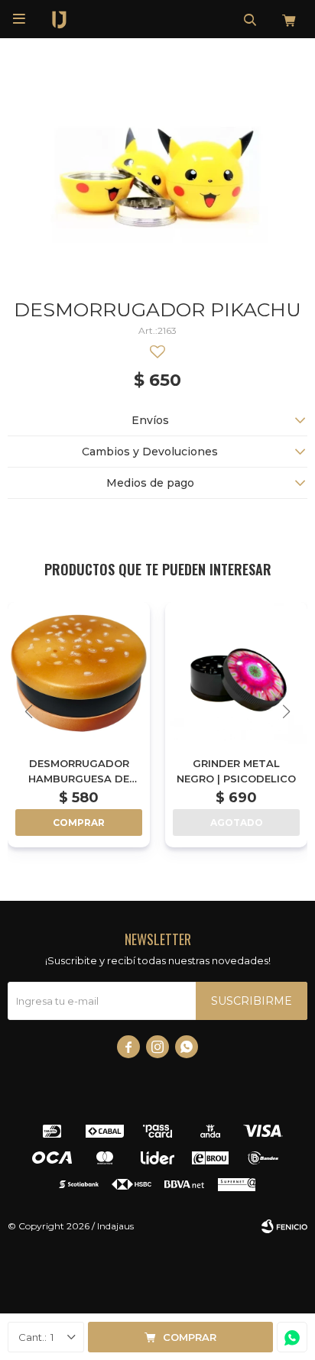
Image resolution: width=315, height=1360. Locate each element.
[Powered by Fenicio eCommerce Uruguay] (284, 1226)
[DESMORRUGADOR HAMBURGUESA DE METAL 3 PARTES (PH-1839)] (79, 673)
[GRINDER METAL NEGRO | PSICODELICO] (236, 673)
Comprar (189, 1337)
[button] (250, 19)
